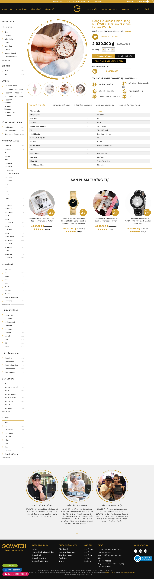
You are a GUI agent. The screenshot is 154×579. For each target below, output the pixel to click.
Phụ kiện (87, 558)
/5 (47, 229)
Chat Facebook (13, 570)
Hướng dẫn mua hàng (39, 558)
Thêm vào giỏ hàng (103, 56)
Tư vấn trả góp (125, 56)
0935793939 (112, 71)
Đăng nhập (130, 1)
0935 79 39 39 (110, 572)
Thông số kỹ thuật (37, 105)
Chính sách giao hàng (105, 105)
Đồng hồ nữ (36, 9)
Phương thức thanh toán (129, 105)
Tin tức (137, 9)
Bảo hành (35, 549)
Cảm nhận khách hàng (66, 552)
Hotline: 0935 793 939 (17, 574)
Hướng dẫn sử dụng (61, 105)
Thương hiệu (7, 9)
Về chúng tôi (63, 549)
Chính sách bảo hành (83, 105)
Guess (99, 111)
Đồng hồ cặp (50, 9)
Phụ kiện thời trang (109, 9)
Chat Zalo (11, 566)
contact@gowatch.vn (128, 572)
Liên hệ (146, 9)
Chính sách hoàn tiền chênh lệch (43, 552)
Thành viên (125, 9)
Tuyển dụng (63, 558)
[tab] (37, 105)
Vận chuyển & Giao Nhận (40, 561)
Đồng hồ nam (21, 9)
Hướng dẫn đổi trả (37, 555)
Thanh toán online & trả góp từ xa (109, 61)
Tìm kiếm (153, 1)
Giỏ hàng (143, 1)
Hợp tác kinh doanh (65, 555)
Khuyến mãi (91, 9)
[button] (77, 533)
